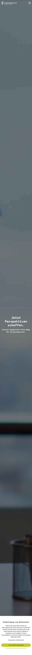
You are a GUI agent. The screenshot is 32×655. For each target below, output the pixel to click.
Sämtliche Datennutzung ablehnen (16, 648)
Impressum (11, 640)
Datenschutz (20, 640)
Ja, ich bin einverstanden (16, 645)
